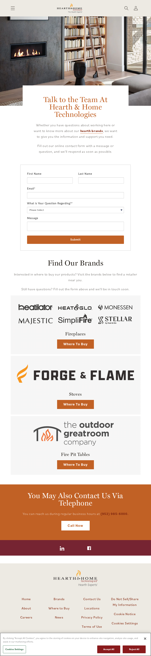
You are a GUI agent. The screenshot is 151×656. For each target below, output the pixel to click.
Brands (59, 599)
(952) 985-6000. (114, 513)
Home (26, 599)
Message (32, 218)
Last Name (85, 174)
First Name (34, 174)
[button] (12, 8)
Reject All (134, 649)
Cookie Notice (125, 614)
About (26, 608)
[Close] (145, 639)
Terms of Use (92, 626)
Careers (26, 617)
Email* (31, 188)
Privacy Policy (92, 617)
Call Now (75, 525)
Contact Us (92, 599)
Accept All (108, 649)
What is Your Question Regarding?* (50, 203)
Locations (91, 608)
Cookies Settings (125, 623)
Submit (75, 239)
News (59, 617)
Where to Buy (75, 344)
